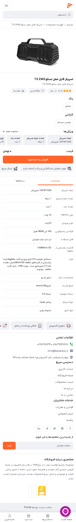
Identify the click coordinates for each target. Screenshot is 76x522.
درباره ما (68, 388)
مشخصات (55, 180)
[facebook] (70, 428)
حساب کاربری (66, 369)
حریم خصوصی (65, 413)
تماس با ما (67, 395)
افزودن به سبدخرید (38, 159)
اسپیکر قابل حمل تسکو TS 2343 (26, 24)
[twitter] (54, 428)
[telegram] (46, 428)
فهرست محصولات (54, 24)
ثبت (9, 445)
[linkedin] (39, 428)
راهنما (69, 420)
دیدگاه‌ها (20, 180)
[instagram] (62, 428)
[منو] (6, 5)
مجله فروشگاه (65, 375)
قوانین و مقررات (64, 407)
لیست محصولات (64, 382)
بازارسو (70, 24)
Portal (27, 507)
